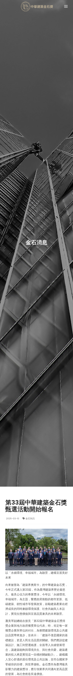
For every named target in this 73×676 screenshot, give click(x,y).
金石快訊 (30, 518)
